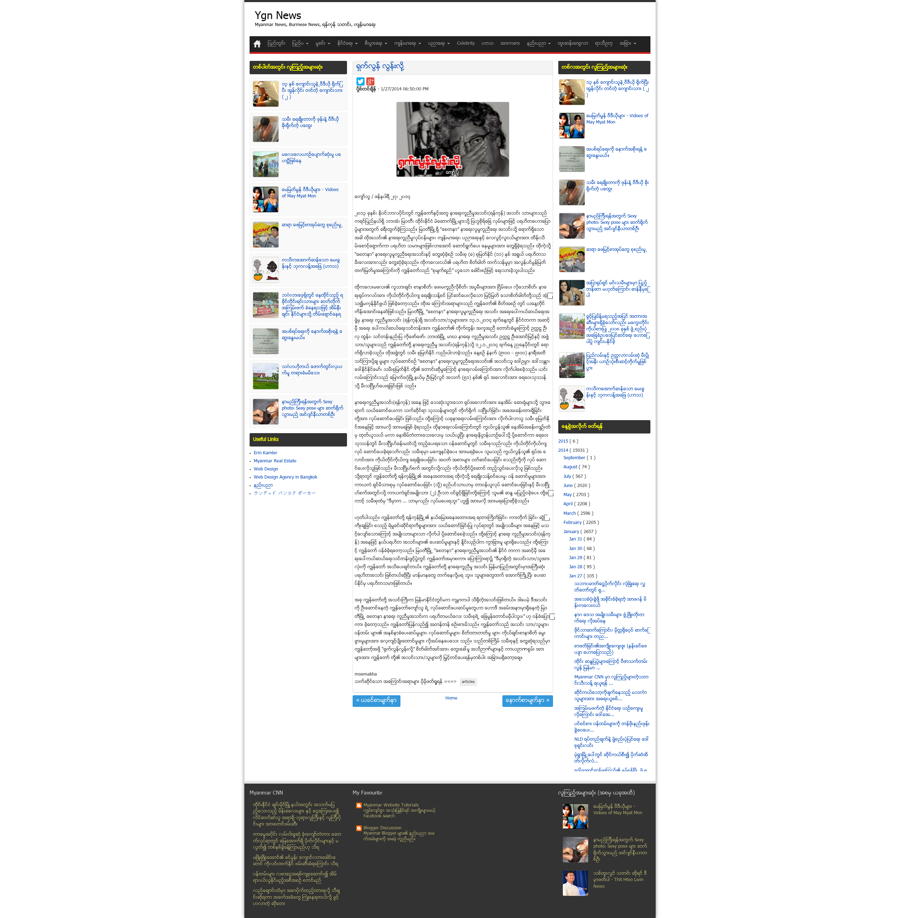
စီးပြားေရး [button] (374, 43)
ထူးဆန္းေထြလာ (573, 43)
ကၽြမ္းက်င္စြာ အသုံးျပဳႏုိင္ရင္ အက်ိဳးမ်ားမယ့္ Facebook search (400, 813)
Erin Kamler (265, 453)
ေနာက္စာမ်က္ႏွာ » (527, 701)
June (569, 486)
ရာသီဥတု (604, 43)
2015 (564, 441)
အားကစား (510, 43)
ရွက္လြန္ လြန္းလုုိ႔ (380, 67)
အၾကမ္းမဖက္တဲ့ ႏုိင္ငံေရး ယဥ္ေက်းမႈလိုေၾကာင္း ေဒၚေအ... (608, 711)
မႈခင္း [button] (321, 43)
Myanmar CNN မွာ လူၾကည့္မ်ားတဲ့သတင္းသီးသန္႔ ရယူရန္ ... (611, 680)
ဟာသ (488, 43)
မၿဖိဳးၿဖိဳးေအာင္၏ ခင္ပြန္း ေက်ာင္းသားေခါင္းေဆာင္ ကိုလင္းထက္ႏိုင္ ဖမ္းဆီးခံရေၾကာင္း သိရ (295, 861)
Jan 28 (576, 567)
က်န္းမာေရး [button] (406, 43)
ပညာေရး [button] (437, 43)
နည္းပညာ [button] (537, 43)
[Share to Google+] (370, 81)
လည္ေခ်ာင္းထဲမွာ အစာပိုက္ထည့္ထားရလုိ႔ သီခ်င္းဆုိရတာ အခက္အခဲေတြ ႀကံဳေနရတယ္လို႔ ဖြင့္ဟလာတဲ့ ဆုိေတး (296, 897)
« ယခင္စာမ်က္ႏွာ (376, 701)
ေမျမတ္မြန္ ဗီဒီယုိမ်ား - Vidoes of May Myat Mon (310, 193)
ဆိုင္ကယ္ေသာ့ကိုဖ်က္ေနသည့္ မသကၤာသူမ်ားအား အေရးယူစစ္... (610, 696)
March (570, 514)
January (572, 532)
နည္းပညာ (263, 485)
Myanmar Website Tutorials (391, 805)
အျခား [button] (626, 43)
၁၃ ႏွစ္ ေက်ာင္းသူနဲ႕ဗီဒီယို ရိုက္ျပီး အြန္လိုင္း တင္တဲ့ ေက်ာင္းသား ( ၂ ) (312, 90)
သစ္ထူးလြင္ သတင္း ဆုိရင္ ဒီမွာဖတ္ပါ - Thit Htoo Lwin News (620, 880)
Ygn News (278, 16)
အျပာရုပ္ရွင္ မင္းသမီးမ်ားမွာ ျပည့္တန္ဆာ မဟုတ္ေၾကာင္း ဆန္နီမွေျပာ (617, 289)
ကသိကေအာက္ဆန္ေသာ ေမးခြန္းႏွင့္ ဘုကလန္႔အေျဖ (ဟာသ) (311, 263)
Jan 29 (576, 558)
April (569, 504)
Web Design (266, 469)
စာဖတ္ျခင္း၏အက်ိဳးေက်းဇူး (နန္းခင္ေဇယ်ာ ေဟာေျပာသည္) (610, 649)
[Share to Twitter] (360, 81)
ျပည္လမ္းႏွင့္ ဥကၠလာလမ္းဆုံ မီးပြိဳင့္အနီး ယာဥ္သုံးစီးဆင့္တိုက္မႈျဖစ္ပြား (617, 362)
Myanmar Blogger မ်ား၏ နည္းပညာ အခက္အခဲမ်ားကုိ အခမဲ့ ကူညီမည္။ (399, 836)
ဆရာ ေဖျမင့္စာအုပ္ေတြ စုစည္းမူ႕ (312, 225)
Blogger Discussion (382, 828)
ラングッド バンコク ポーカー (285, 493)
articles (468, 682)
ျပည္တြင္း (276, 43)
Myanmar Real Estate (275, 461)
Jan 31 (576, 539)
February (573, 523)
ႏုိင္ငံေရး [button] (346, 43)
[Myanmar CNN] (257, 44)
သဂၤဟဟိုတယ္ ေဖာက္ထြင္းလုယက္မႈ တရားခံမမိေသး (312, 370)
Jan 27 (576, 576)
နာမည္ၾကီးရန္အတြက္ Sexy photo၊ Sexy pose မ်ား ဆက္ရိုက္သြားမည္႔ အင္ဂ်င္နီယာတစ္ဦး (312, 408)
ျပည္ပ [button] (298, 43)
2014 (564, 451)
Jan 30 (576, 549)
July (568, 477)
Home (451, 698)
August (571, 467)
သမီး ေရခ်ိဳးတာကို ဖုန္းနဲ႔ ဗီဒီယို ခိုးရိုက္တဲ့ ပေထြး (310, 122)
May (568, 495)
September (575, 458)
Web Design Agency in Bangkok (285, 477)
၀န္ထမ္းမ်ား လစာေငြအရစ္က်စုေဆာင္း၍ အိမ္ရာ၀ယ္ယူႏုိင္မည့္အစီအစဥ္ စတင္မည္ (295, 877)
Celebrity (466, 43)
